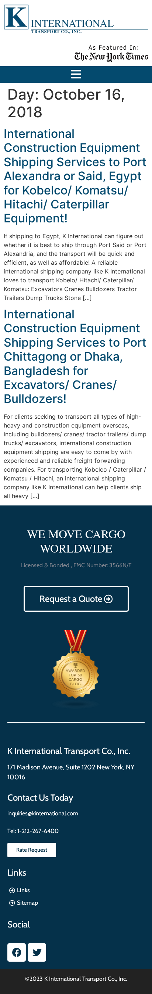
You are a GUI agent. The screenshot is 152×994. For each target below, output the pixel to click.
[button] (76, 74)
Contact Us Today (40, 797)
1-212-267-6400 (37, 830)
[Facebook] (16, 952)
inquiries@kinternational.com (42, 813)
